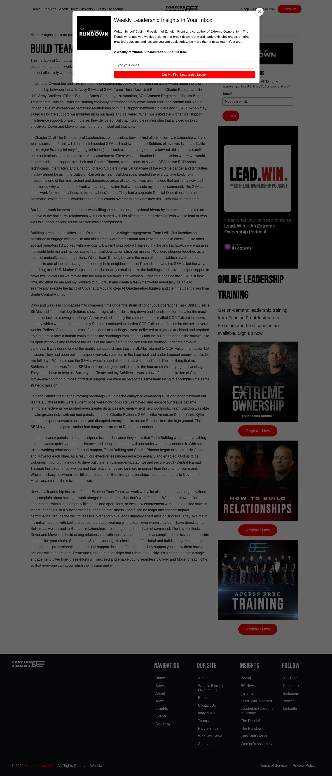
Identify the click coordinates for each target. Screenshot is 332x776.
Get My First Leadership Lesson (185, 74)
